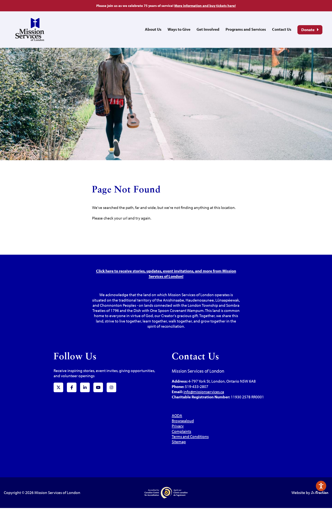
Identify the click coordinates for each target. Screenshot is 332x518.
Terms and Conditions (190, 436)
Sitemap (179, 441)
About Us (153, 29)
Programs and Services (246, 29)
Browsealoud (183, 420)
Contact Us (281, 29)
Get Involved (208, 29)
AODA (177, 415)
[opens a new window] (319, 492)
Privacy (178, 425)
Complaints (181, 431)
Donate (308, 29)
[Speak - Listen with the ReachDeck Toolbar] (321, 486)
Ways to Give (179, 29)
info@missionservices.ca (203, 391)
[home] (29, 39)
